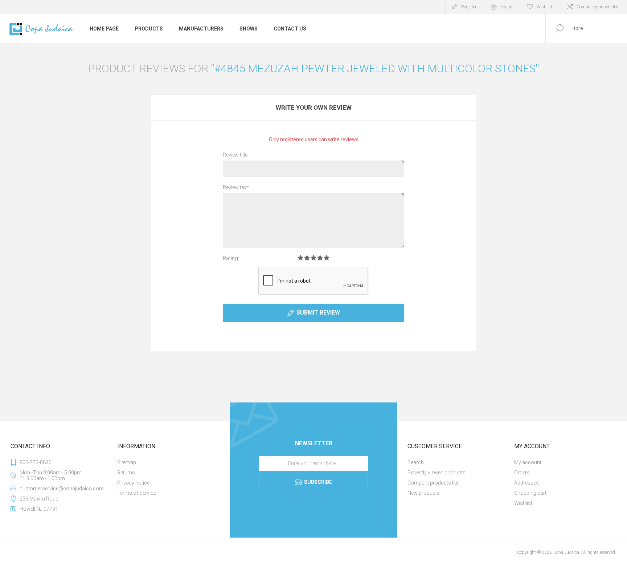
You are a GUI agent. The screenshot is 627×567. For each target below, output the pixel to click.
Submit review (318, 312)
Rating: (231, 258)
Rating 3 (313, 257)
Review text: (236, 187)
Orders (522, 472)
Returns (126, 472)
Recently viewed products (436, 472)
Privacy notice (133, 483)
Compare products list (598, 6)
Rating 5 (326, 257)
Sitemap (126, 462)
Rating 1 (300, 257)
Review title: (236, 155)
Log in (506, 6)
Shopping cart (530, 493)
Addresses (526, 483)
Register (468, 6)
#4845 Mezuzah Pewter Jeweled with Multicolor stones (375, 68)
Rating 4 (320, 257)
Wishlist (523, 503)
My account (527, 462)
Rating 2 (307, 257)
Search (415, 462)
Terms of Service (136, 493)
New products (423, 493)
